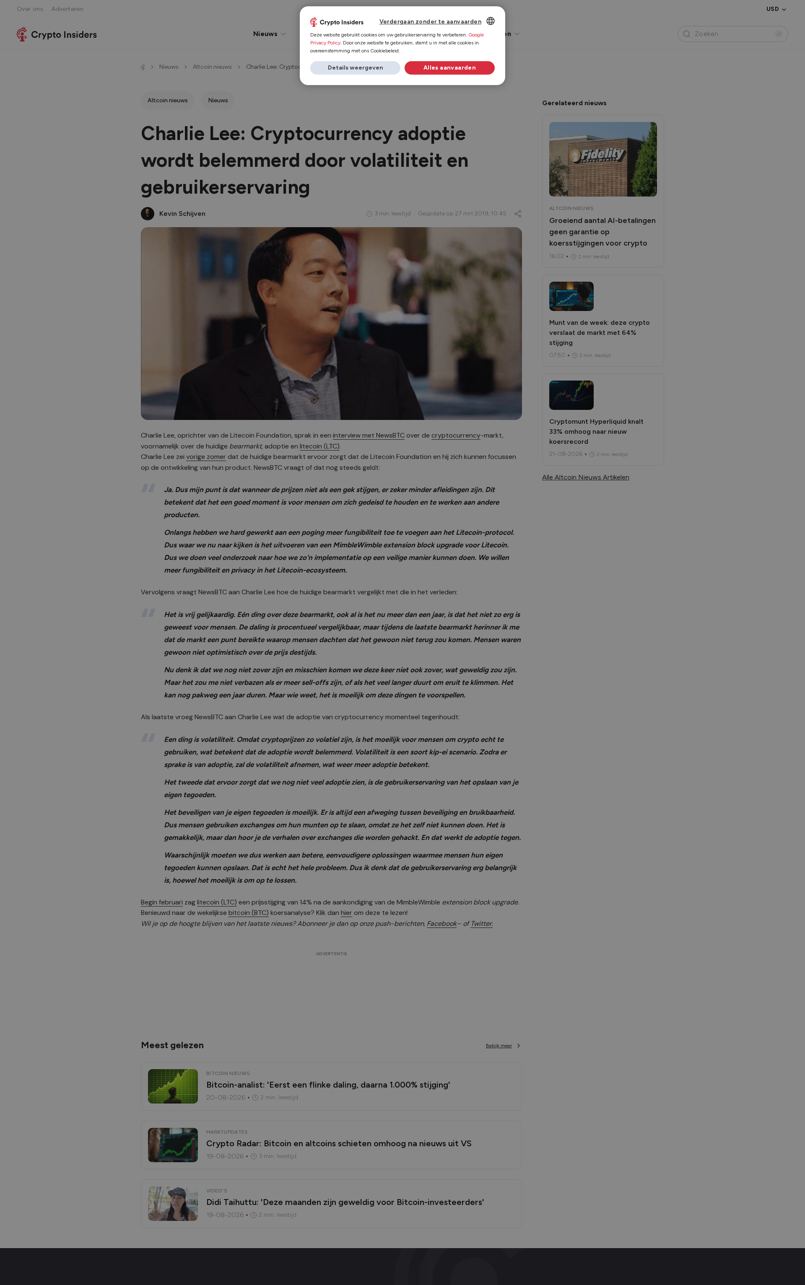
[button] (355, 68)
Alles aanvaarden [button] (449, 67)
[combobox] (490, 21)
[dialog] (402, 45)
